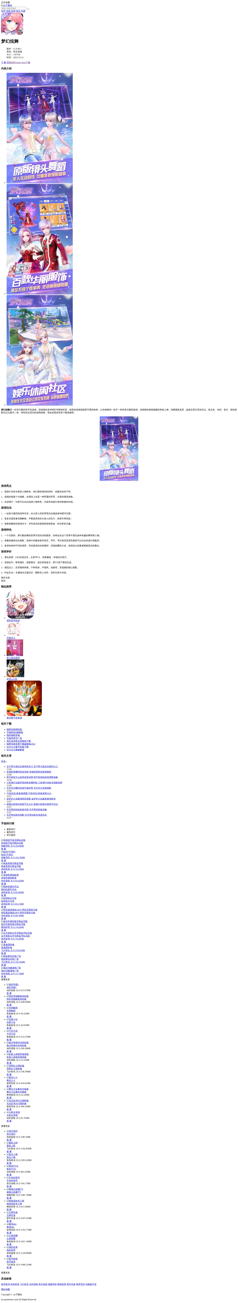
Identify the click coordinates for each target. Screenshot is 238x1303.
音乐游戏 (43, 1284)
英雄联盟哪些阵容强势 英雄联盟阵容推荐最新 (29, 772)
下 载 (3, 62)
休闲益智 (14, 1284)
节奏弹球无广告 (14, 738)
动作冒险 (33, 1284)
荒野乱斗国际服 (14, 1069)
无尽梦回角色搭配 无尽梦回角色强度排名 (27, 815)
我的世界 (11, 1250)
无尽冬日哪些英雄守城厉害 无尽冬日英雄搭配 (29, 788)
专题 (23, 11)
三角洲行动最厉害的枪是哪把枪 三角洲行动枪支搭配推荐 (34, 782)
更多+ (4, 761)
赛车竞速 (71, 1284)
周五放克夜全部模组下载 (19, 741)
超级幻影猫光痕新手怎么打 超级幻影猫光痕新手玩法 (32, 804)
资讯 (18, 11)
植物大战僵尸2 (14, 1192)
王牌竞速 (11, 1215)
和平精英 (11, 1262)
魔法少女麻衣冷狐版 (16, 1092)
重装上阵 (11, 1145)
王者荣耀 (11, 1238)
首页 (3, 11)
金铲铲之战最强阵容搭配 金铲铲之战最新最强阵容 (31, 799)
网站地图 (5, 1289)
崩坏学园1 (12, 987)
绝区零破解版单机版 (16, 999)
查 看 (9, 993)
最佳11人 (11, 1080)
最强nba (10, 1227)
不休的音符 (12, 1180)
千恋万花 (11, 1034)
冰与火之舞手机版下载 (18, 747)
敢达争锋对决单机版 (16, 1045)
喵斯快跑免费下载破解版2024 (21, 744)
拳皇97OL (11, 1169)
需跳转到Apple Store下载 (18, 62)
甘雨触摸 (11, 1010)
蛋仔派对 (11, 1134)
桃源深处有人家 (14, 1204)
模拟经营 (61, 1284)
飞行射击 (24, 1284)
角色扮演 (5, 1284)
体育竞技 (80, 1284)
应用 (13, 11)
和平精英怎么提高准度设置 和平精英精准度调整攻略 (32, 777)
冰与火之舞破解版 (15, 750)
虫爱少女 (11, 1022)
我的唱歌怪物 (13, 735)
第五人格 (11, 1157)
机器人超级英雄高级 (16, 1057)
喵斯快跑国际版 (14, 729)
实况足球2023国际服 (16, 1103)
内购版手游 (90, 1284)
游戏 (8, 11)
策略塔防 (52, 1284)
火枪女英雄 (12, 1115)
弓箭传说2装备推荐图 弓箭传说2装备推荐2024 (29, 793)
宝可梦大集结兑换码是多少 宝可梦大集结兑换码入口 (32, 766)
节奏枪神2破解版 (15, 732)
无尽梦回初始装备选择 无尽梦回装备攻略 (27, 809)
